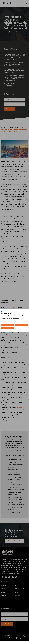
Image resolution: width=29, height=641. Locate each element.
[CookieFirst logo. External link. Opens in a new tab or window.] (1, 312)
